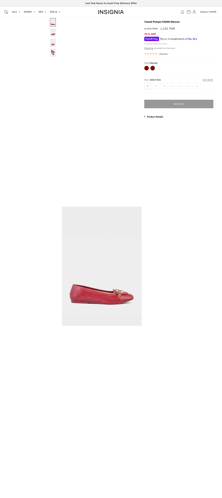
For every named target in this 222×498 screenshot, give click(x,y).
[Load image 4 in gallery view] (53, 52)
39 (173, 87)
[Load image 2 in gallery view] (53, 32)
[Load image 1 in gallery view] (53, 22)
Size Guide (208, 80)
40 (182, 87)
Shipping (148, 48)
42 (198, 87)
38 (165, 87)
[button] (6, 12)
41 (190, 87)
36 (149, 87)
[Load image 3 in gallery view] (53, 42)
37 (157, 87)
